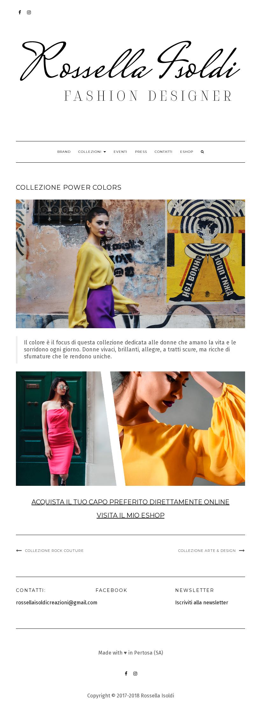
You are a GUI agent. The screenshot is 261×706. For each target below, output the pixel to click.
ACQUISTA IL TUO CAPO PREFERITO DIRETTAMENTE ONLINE (130, 502)
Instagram (29, 15)
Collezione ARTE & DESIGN (207, 550)
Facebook (20, 15)
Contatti (164, 152)
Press (141, 152)
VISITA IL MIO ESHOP (131, 515)
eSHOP (186, 152)
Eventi (120, 152)
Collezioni (90, 152)
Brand (64, 152)
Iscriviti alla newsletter (201, 603)
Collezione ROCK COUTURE (54, 550)
